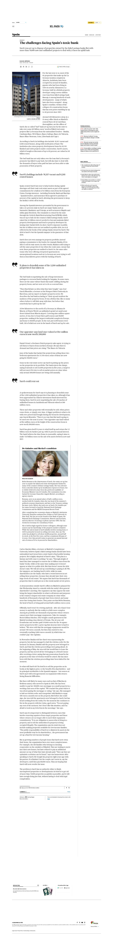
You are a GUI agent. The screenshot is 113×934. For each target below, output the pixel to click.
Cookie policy (32, 930)
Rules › (68, 791)
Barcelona (91, 34)
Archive (45, 885)
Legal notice (14, 930)
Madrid (86, 34)
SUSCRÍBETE (91, 22)
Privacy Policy (20, 930)
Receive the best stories (19, 889)
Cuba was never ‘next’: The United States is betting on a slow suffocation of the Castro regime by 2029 (89, 131)
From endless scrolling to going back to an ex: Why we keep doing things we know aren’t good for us (90, 150)
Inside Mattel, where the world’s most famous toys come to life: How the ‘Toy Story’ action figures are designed (91, 176)
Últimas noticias (85, 126)
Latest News (98, 34)
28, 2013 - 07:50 (28, 62)
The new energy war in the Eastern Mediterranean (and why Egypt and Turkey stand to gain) (89, 144)
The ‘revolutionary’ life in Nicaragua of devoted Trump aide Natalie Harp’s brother (91, 166)
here (49, 799)
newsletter (16, 885)
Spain (16, 34)
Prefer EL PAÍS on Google (64, 66)
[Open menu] (13, 26)
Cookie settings (26, 930)
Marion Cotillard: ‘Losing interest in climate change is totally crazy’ (89, 138)
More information (24, 798)
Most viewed (84, 161)
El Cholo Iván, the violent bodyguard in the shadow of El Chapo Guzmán (91, 171)
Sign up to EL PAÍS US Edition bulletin (30, 787)
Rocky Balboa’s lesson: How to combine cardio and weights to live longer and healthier (91, 181)
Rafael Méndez (25, 61)
